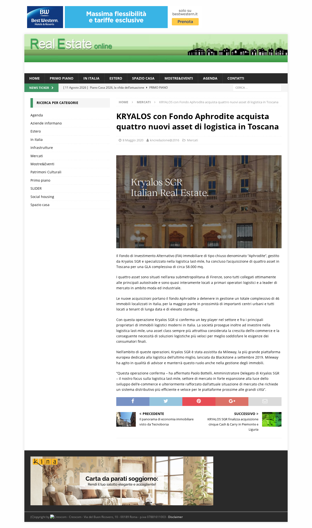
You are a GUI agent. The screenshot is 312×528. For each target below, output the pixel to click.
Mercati (192, 140)
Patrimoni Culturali (45, 172)
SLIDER (36, 188)
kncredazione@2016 (164, 140)
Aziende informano (46, 123)
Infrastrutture (41, 147)
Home (34, 78)
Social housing (42, 196)
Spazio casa (143, 78)
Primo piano (61, 78)
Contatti (235, 78)
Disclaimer (175, 517)
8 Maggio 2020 (133, 140)
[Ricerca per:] (257, 87)
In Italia (91, 78)
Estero (115, 78)
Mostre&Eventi (179, 78)
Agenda (210, 78)
